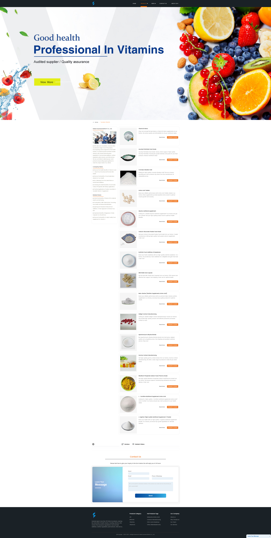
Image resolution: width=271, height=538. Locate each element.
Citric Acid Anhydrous (153, 522)
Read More (162, 137)
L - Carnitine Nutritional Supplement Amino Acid (152, 396)
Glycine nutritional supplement (147, 211)
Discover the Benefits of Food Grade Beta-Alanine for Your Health (104, 177)
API (130, 517)
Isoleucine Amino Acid (153, 517)
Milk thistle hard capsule (145, 273)
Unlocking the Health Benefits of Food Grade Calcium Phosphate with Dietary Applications (104, 186)
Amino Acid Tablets (144, 190)
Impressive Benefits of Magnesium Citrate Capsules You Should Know (103, 214)
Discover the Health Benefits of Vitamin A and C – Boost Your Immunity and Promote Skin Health (104, 172)
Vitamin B (132, 525)
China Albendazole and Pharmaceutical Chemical (154, 525)
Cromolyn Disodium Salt (145, 170)
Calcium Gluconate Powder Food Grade (150, 232)
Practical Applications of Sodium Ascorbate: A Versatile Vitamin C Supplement (104, 190)
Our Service (174, 525)
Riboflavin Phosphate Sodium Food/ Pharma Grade (153, 376)
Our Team (173, 522)
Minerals (132, 520)
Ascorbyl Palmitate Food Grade (147, 149)
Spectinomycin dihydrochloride (147, 335)
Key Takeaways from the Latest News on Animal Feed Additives (103, 181)
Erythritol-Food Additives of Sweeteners (150, 252)
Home (134, 3)
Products (144, 3)
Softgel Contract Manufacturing (148, 314)
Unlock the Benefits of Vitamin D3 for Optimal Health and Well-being (104, 199)
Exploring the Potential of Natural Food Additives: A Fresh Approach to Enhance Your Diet (104, 208)
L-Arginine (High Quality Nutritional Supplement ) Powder (155, 417)
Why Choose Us (175, 520)
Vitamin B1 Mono (143, 129)
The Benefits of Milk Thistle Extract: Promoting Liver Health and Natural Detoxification (104, 203)
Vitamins (132, 522)
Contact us (163, 3)
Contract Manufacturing (154, 520)
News (153, 3)
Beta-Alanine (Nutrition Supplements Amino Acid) (153, 293)
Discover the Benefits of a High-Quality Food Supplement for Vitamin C (104, 218)
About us (174, 3)
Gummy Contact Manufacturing (148, 355)
